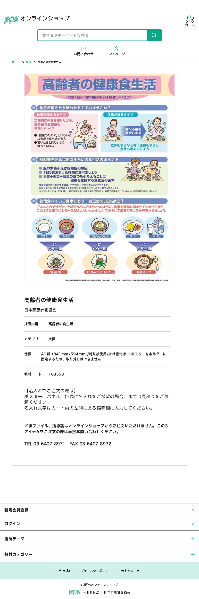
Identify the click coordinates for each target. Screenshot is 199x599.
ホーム (16, 62)
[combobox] (92, 35)
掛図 (28, 62)
